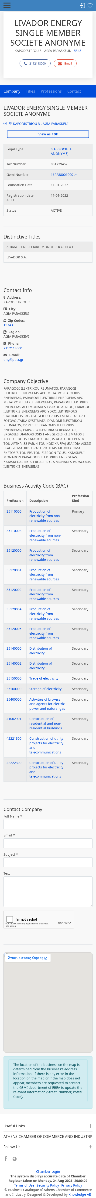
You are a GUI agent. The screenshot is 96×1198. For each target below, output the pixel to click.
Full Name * (12, 816)
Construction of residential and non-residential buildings (45, 723)
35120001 (14, 570)
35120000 (14, 550)
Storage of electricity (45, 689)
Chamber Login (48, 1171)
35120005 (14, 628)
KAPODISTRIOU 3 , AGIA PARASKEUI (40, 123)
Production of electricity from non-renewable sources (45, 516)
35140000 (14, 648)
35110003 (14, 530)
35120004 (14, 609)
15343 (76, 50)
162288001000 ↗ (64, 174)
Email (68, 63)
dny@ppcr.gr (13, 359)
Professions (51, 91)
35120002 (14, 589)
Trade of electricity (43, 678)
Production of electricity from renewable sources (44, 555)
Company (11, 91)
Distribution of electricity (40, 650)
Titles (30, 91)
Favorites (90, 5)
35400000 (14, 699)
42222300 (14, 762)
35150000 (14, 678)
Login (82, 5)
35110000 (14, 511)
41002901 (14, 719)
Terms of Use (24, 1185)
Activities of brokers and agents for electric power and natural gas (47, 704)
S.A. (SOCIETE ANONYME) (61, 151)
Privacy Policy (71, 1185)
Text (6, 873)
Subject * (10, 854)
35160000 (14, 689)
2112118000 (37, 63)
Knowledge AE (80, 1194)
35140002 (14, 663)
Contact (74, 91)
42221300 (14, 738)
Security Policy (48, 1185)
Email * (9, 835)
